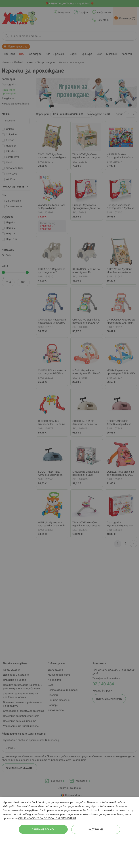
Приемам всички (43, 829)
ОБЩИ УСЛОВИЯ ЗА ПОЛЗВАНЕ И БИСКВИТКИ (47, 818)
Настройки (96, 829)
